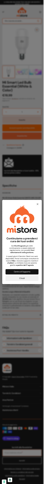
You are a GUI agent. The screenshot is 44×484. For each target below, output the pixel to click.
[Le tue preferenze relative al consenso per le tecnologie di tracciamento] (4, 482)
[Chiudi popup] (36, 205)
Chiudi (21, 277)
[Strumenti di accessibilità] (10, 480)
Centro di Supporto (21, 271)
